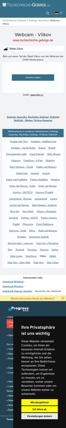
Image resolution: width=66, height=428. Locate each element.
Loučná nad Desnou (19, 205)
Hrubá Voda (22, 173)
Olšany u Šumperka (46, 211)
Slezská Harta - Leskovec (20, 243)
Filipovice (15, 160)
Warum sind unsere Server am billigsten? (33, 298)
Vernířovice (31, 256)
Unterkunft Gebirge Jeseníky (17, 291)
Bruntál (51, 148)
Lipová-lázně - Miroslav (20, 199)
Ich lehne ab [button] (40, 409)
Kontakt (12, 317)
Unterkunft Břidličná (13, 282)
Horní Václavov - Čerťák (21, 167)
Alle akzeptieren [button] (39, 402)
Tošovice (44, 249)
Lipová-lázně (41, 199)
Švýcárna (32, 249)
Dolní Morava (53, 154)
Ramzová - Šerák (17, 230)
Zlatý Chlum (53, 262)
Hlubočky (50, 160)
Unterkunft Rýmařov (13, 286)
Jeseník (46, 173)
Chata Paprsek (37, 154)
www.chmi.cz (36, 95)
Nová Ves (14, 211)
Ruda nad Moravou (48, 230)
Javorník (35, 173)
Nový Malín (28, 211)
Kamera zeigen (33, 77)
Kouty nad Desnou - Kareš (22, 186)
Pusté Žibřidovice (44, 224)
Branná (41, 148)
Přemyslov (28, 224)
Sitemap (12, 335)
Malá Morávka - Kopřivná (44, 205)
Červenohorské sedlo (16, 154)
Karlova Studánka (39, 179)
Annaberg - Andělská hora (43, 141)
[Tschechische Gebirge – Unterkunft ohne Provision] (26, 4)
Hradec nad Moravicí (46, 167)
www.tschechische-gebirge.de (33, 40)
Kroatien (12, 358)
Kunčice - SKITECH (22, 192)
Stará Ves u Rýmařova (47, 243)
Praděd (16, 224)
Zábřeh (52, 256)
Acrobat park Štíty (19, 141)
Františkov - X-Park (33, 160)
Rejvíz (32, 230)
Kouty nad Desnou (47, 186)
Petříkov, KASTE (29, 218)
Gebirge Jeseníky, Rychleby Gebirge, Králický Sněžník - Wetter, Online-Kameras (33, 119)
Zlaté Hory (39, 262)
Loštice (53, 199)
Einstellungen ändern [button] (39, 416)
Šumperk (20, 249)
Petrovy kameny (49, 218)
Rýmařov (21, 237)
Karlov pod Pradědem (16, 179)
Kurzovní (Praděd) (44, 192)
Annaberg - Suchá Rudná (23, 148)
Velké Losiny (16, 256)
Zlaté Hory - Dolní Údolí (18, 262)
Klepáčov (55, 179)
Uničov (55, 249)
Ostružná (13, 218)
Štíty (10, 249)
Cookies (12, 372)
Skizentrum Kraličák (39, 237)
